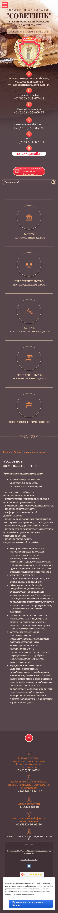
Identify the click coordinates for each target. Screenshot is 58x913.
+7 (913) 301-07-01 (29, 98)
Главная (7, 452)
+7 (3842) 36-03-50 (29, 128)
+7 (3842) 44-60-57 (29, 112)
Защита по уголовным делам (30, 452)
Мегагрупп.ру (29, 859)
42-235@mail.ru (29, 153)
